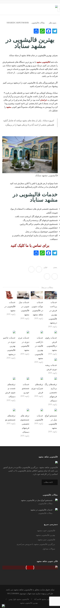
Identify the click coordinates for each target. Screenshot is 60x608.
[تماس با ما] (3, 606)
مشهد (8, 107)
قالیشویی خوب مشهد (46, 530)
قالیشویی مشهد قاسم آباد (44, 599)
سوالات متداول (49, 549)
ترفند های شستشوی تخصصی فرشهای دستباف (24, 424)
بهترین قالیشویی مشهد (45, 535)
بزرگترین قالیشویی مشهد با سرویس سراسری (36, 544)
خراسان (43, 100)
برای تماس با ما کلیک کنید (30, 246)
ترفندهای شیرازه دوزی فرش (37, 388)
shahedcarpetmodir (18, 23)
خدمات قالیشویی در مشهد (9, 306)
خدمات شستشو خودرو (25, 388)
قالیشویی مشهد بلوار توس (19, 599)
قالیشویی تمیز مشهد (46, 539)
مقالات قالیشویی (38, 23)
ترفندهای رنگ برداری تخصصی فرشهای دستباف (51, 392)
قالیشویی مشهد (43, 62)
